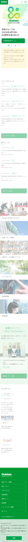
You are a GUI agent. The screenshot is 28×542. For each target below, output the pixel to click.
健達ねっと (6, 424)
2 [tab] (15, 45)
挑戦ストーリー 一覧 (8, 377)
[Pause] (8, 45)
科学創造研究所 (20, 424)
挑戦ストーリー (5, 498)
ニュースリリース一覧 (9, 135)
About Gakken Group (11, 38)
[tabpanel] (14, 358)
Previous (11, 45)
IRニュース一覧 (7, 191)
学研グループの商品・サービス (11, 258)
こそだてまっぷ (7, 400)
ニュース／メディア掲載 (8, 507)
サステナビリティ (7, 278)
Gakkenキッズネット (21, 447)
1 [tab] (13, 45)
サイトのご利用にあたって (8, 516)
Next (19, 45)
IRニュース (4, 511)
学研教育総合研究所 (21, 400)
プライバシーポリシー (6, 534)
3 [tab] (17, 45)
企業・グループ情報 (8, 239)
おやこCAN (6, 446)
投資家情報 (5, 297)
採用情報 (5, 317)
